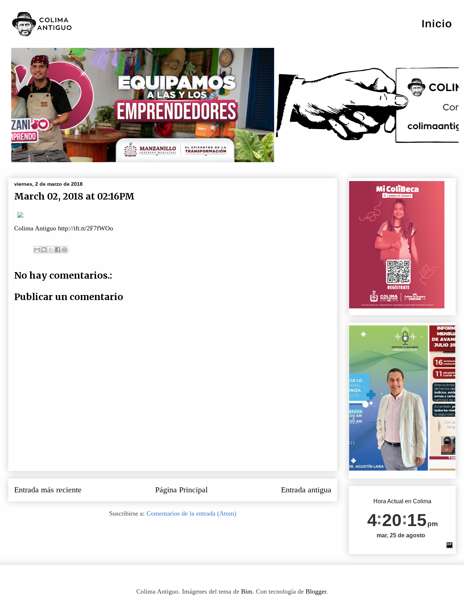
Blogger (316, 591)
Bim (246, 591)
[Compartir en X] (50, 249)
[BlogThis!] (43, 249)
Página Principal (181, 489)
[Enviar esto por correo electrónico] (37, 249)
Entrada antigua (306, 489)
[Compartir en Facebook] (57, 249)
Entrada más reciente (48, 489)
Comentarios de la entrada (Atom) (191, 513)
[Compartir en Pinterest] (64, 249)
